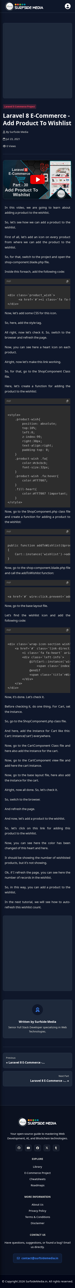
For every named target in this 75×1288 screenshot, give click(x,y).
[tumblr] (56, 1148)
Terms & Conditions (37, 1217)
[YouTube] (28, 1148)
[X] (47, 1148)
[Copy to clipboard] (67, 281)
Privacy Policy (37, 1210)
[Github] (19, 1148)
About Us (37, 1204)
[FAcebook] (37, 1148)
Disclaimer (37, 1223)
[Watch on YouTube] (37, 179)
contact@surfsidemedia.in (39, 1258)
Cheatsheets (37, 1179)
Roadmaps (37, 1185)
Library (37, 1166)
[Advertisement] (37, 60)
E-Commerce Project (37, 1173)
